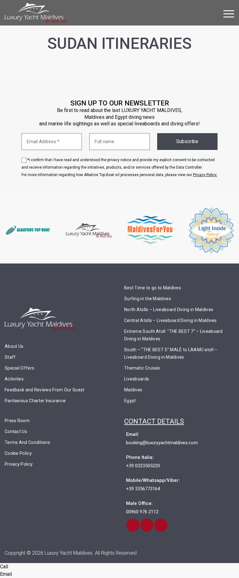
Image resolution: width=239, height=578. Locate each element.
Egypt (130, 400)
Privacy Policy (19, 464)
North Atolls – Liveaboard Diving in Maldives (168, 309)
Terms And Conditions (27, 442)
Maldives (133, 389)
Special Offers (19, 368)
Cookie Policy (18, 453)
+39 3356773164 (143, 489)
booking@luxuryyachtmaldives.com (162, 442)
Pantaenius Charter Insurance (35, 400)
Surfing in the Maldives (147, 298)
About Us (14, 346)
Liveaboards (136, 378)
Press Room (17, 420)
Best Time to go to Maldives (152, 287)
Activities (14, 378)
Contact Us (16, 431)
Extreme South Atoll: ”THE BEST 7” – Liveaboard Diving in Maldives (173, 335)
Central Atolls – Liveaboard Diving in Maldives (170, 320)
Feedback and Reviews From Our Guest (45, 389)
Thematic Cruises (142, 368)
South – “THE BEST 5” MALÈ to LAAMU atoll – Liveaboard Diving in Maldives (171, 353)
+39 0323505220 (143, 465)
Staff (10, 357)
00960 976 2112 (142, 512)
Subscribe (187, 141)
